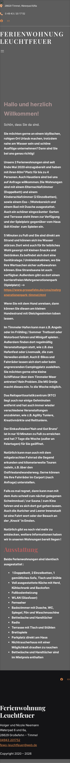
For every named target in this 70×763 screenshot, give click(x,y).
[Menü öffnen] (2, 51)
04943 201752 (10, 740)
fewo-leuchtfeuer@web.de (18, 745)
